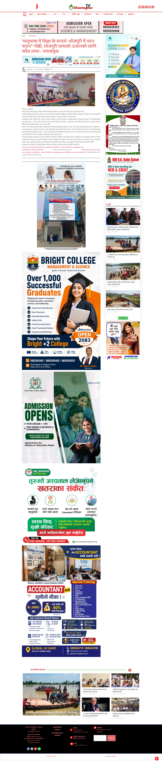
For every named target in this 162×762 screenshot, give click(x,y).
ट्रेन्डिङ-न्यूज (76, 14)
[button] (123, 318)
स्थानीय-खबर (108, 14)
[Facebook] (28, 748)
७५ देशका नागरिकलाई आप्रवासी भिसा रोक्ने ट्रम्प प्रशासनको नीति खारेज (95, 715)
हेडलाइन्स (33, 36)
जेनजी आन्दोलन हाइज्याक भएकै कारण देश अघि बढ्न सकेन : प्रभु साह (95, 690)
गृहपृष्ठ (31, 14)
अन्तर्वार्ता (130, 14)
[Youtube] (35, 748)
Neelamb (113, 756)
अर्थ (55, 14)
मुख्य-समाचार (41, 14)
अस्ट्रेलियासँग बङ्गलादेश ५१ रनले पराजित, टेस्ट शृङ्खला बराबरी (125, 690)
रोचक (97, 14)
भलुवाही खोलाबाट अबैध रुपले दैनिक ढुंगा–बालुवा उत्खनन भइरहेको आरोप (121, 283)
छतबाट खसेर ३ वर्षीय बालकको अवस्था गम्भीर (120, 309)
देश (64, 14)
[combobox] (100, 738)
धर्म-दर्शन (120, 14)
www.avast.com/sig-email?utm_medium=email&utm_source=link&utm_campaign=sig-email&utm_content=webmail (53, 148)
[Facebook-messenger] (32, 748)
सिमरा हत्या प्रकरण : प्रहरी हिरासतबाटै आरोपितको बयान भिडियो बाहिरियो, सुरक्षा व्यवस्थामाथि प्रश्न (122, 228)
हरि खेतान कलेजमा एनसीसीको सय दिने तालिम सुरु (124, 715)
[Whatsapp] (152, 6)
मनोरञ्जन (87, 14)
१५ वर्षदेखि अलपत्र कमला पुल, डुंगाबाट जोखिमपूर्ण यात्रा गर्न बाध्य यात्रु (122, 256)
